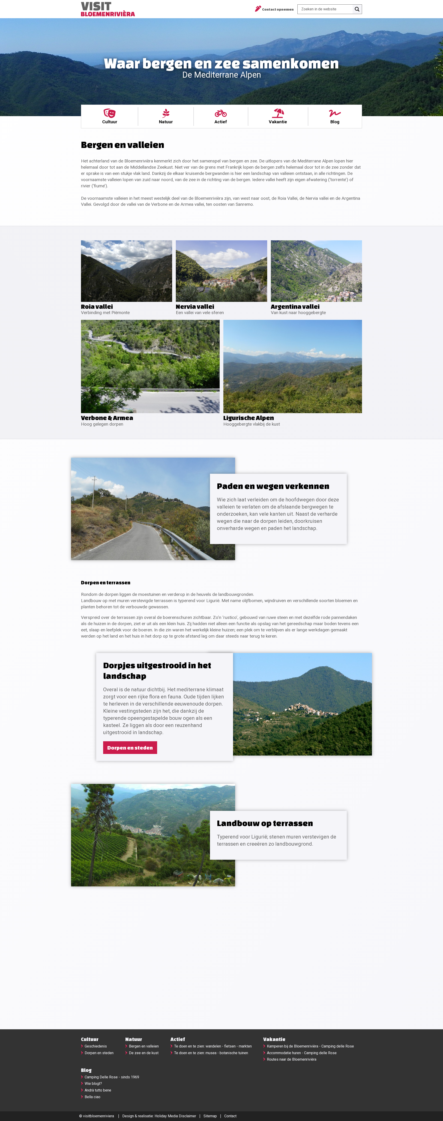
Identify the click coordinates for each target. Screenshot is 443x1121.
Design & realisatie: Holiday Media (150, 1116)
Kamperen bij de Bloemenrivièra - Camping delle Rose (310, 1046)
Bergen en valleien (144, 1046)
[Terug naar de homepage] (108, 9)
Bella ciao (92, 1097)
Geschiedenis (96, 1046)
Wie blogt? (93, 1083)
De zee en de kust (144, 1053)
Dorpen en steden (130, 747)
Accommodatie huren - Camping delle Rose (302, 1053)
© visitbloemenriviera (96, 1116)
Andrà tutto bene (98, 1090)
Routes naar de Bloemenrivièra (291, 1059)
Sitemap (210, 1116)
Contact (230, 1116)
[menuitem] (109, 116)
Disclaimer (187, 1116)
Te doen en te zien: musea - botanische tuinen (211, 1053)
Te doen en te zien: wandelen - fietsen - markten (213, 1046)
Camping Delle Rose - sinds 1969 (112, 1077)
